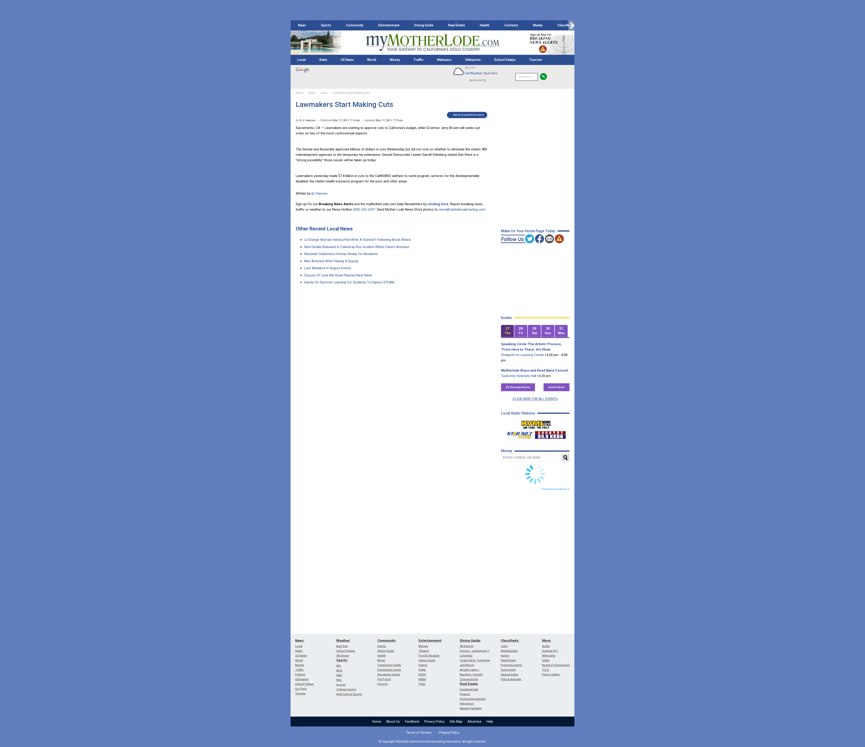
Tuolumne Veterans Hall (518, 376)
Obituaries (473, 60)
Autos (505, 655)
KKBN (422, 679)
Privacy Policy (434, 721)
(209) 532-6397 (364, 209)
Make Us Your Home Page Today (528, 231)
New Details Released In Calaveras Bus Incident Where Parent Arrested (356, 247)
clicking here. (438, 204)
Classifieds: (510, 641)
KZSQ (422, 674)
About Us (393, 721)
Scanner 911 (550, 651)
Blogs (381, 660)
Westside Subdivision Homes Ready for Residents (341, 254)
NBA (339, 675)
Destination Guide (389, 669)
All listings (466, 646)
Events (381, 646)
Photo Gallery (551, 674)
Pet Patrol (384, 679)
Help (490, 721)
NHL (339, 680)
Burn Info (490, 73)
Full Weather (473, 73)
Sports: (342, 660)
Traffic (418, 60)
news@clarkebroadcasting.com (462, 209)
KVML (422, 669)
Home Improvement (473, 699)
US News (347, 60)
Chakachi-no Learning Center (522, 355)
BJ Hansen (320, 193)
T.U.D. (545, 669)
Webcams (444, 60)
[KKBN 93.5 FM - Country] (550, 434)
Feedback (412, 721)
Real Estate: (469, 684)
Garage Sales (509, 674)
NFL (338, 665)
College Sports (346, 689)
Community (354, 25)
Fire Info (382, 684)
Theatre (424, 651)
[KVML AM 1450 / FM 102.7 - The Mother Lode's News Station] (536, 423)
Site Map (456, 721)
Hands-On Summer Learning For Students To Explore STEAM (349, 282)
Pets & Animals (511, 679)
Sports (326, 25)
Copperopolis (469, 679)
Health (484, 25)
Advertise (474, 721)
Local (301, 60)
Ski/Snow (342, 655)
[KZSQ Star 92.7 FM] (518, 434)
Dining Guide (423, 25)
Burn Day (342, 646)
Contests (511, 25)
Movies (423, 646)
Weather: (343, 641)
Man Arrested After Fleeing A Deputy (331, 261)
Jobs (504, 646)
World (371, 60)
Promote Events (511, 665)
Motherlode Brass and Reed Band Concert (534, 370)
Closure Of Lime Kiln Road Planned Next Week (338, 275)
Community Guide (389, 665)
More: (546, 641)
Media (537, 25)
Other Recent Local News (324, 229)
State (323, 60)
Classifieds (565, 25)
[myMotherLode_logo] (432, 42)
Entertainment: (430, 641)
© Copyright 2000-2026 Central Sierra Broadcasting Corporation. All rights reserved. (432, 741)
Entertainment (388, 25)
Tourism (535, 60)
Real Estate (456, 25)
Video (546, 660)
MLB (339, 670)
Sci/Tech (301, 688)
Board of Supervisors (556, 665)
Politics (300, 674)
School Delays (505, 60)
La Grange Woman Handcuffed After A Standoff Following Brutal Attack (357, 240)
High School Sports (349, 694)
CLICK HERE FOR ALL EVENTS (535, 399)
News (302, 25)
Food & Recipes (429, 655)
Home (376, 721)
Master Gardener (471, 708)
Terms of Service (418, 733)
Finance (465, 694)
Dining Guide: (470, 641)
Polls (422, 684)
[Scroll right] (571, 25)
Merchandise (509, 651)
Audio (546, 646)
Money (395, 60)
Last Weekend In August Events (327, 268)
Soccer (341, 684)
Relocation (467, 703)
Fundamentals (469, 689)
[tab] (507, 331)
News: (299, 641)
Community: (386, 641)
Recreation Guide (388, 674)
